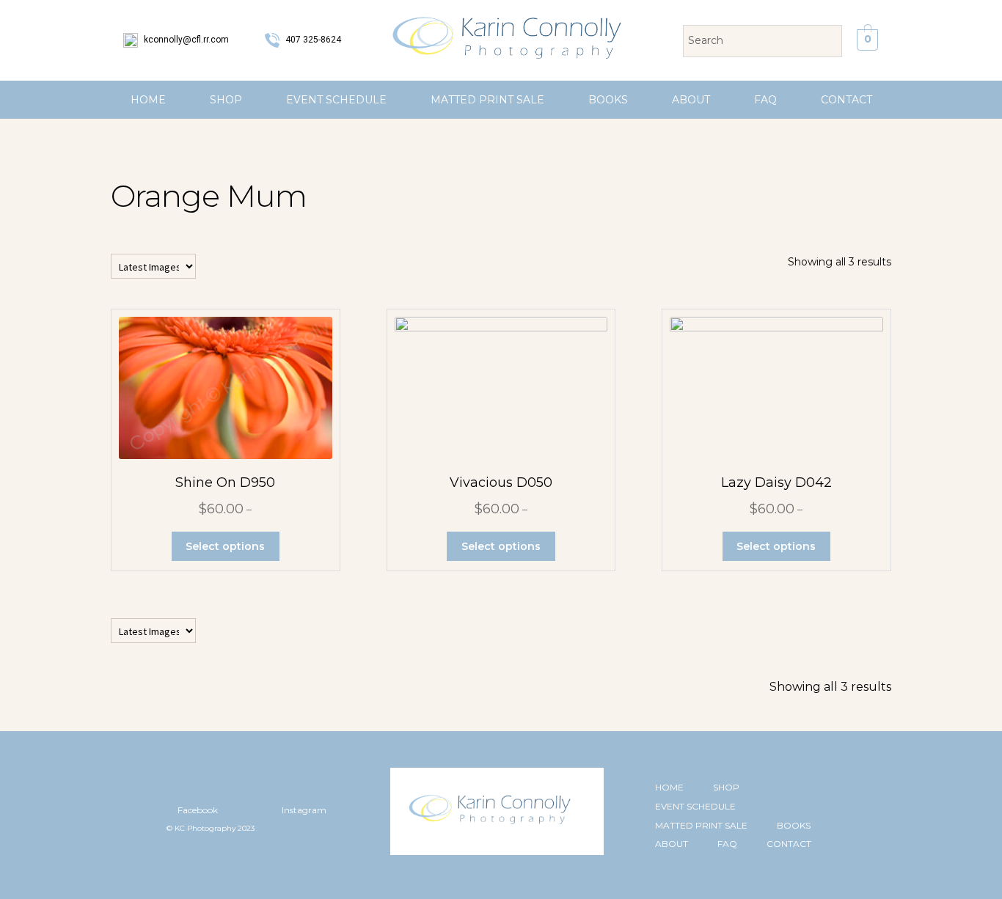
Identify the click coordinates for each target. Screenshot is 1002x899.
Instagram (302, 809)
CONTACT (846, 99)
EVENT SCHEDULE (336, 99)
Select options (225, 546)
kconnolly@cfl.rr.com (185, 39)
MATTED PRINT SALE (487, 99)
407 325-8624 (312, 39)
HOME (148, 99)
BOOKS (608, 99)
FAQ (765, 99)
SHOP (226, 99)
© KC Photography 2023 (211, 828)
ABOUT (691, 99)
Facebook (196, 809)
